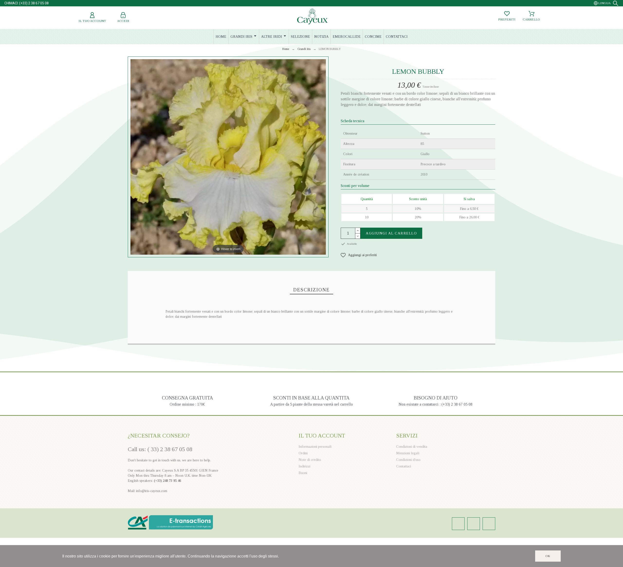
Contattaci (403, 466)
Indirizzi (304, 466)
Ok (547, 556)
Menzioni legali (407, 453)
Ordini (303, 453)
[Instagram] (458, 523)
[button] (359, 255)
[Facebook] (473, 523)
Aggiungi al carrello (391, 233)
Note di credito (310, 460)
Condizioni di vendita (411, 446)
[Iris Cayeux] (312, 17)
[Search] (615, 3)
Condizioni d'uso (408, 460)
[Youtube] (489, 523)
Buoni (303, 473)
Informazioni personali (315, 446)
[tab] (311, 290)
